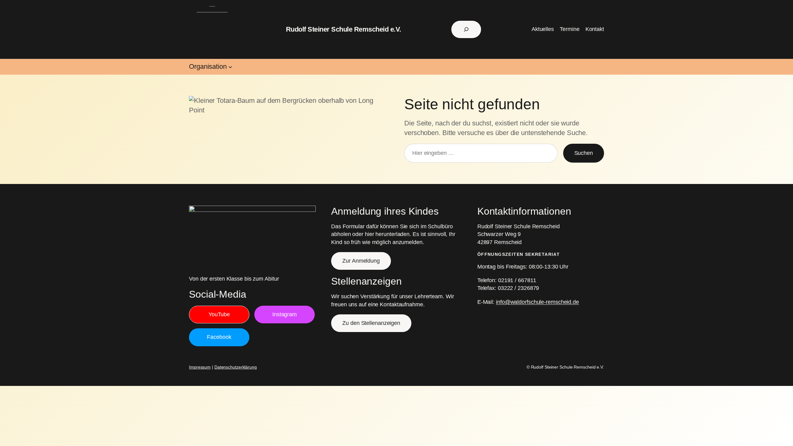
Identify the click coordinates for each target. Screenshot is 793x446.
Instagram (284, 314)
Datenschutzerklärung (235, 367)
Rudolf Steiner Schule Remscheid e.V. (343, 29)
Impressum (200, 367)
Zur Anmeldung (361, 261)
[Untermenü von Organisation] (230, 67)
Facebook (219, 337)
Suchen (583, 153)
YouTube (219, 314)
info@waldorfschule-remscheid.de (537, 302)
